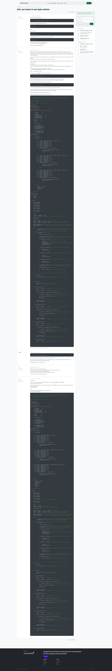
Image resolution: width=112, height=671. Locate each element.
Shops (62, 3)
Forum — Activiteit (80, 28)
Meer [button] (64, 3)
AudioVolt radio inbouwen (84, 35)
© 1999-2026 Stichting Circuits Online (22, 669)
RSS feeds (58, 664)
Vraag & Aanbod (53, 3)
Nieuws (58, 3)
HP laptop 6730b (83, 49)
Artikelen (44, 660)
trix (19, 16)
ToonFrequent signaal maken (84, 38)
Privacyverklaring (92, 669)
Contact (44, 665)
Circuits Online (19, 6)
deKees (20, 352)
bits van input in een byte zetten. (36, 6)
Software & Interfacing (28, 6)
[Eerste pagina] (68, 12)
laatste (73, 639)
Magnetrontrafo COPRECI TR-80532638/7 (86, 51)
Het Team (58, 660)
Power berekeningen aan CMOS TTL (86, 32)
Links (44, 664)
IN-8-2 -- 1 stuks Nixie (83, 46)
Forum (49, 3)
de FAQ (89, 13)
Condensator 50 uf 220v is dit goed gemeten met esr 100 (89, 30)
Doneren (45, 656)
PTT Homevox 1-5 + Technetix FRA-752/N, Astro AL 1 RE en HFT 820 (91, 43)
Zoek (91, 23)
